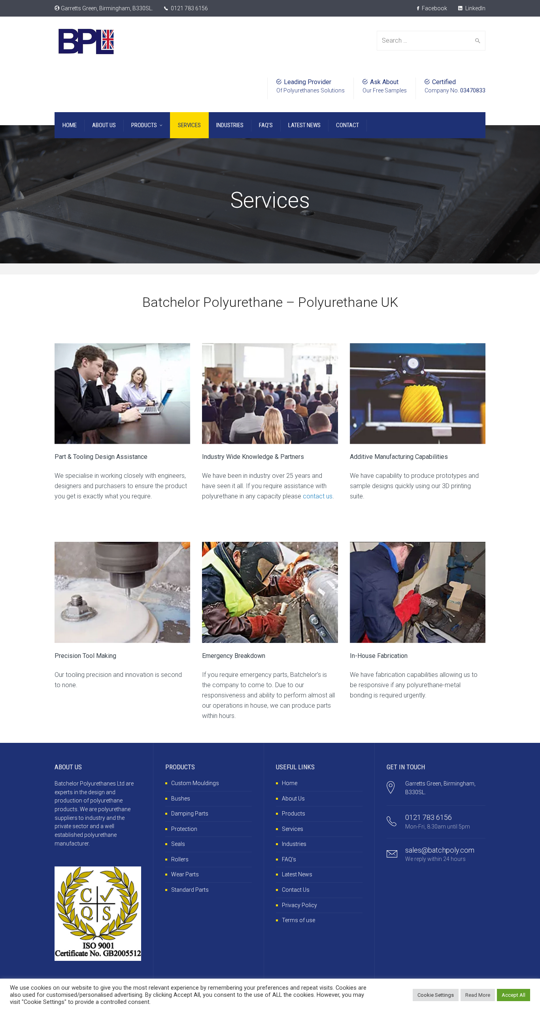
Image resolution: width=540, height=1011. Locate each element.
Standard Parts (190, 890)
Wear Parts (185, 874)
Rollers (180, 859)
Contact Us (296, 890)
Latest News (297, 874)
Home (289, 783)
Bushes (180, 798)
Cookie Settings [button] (435, 995)
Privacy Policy (299, 905)
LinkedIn (474, 8)
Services (292, 829)
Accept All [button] (513, 995)
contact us (317, 496)
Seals (178, 844)
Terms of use (298, 920)
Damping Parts (189, 813)
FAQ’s (289, 859)
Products (293, 813)
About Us (293, 798)
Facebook (434, 8)
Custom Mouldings (195, 783)
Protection (184, 829)
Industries (294, 844)
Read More (477, 995)
